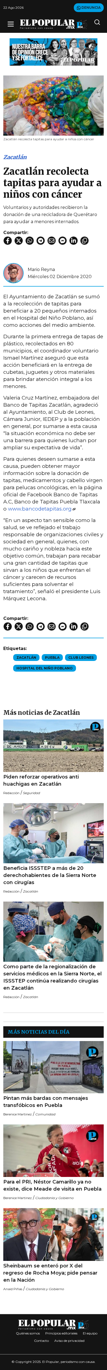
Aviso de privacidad (69, 1341)
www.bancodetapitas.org (40, 509)
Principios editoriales (61, 1333)
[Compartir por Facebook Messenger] (62, 240)
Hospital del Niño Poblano (44, 668)
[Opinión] (53, 51)
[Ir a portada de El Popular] (53, 24)
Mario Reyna (41, 269)
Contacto (41, 1341)
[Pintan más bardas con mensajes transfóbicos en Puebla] (53, 1067)
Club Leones (81, 657)
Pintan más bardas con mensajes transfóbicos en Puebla (45, 1101)
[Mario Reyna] (13, 272)
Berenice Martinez (17, 1114)
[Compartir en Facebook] (7, 240)
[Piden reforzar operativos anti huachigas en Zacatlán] (53, 745)
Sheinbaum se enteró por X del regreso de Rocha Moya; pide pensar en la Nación (50, 1273)
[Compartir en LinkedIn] (73, 240)
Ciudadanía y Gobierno (54, 1198)
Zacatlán (15, 157)
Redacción (11, 793)
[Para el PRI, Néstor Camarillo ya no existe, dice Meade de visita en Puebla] (53, 1150)
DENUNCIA (91, 7)
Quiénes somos (28, 1333)
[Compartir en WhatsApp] (29, 240)
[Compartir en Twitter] (18, 240)
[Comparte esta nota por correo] (51, 240)
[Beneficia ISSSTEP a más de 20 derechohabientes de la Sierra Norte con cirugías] (53, 833)
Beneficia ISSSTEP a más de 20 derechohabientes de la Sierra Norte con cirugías (49, 875)
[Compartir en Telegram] (40, 240)
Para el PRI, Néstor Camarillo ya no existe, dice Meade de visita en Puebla (52, 1185)
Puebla (52, 657)
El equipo (90, 1333)
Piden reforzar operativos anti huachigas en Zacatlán (41, 780)
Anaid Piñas (12, 1289)
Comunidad (45, 1114)
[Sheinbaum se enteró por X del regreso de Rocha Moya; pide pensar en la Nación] (53, 1234)
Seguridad (31, 793)
